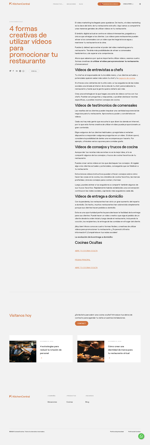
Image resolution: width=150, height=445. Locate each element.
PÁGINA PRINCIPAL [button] (82, 260)
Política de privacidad (117, 431)
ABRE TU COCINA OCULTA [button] (86, 251)
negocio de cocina (127, 78)
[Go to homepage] (19, 3)
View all (34, 71)
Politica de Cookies (134, 431)
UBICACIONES (71, 4)
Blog (81, 4)
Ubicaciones (52, 402)
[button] (128, 4)
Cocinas (69, 402)
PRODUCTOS (57, 4)
